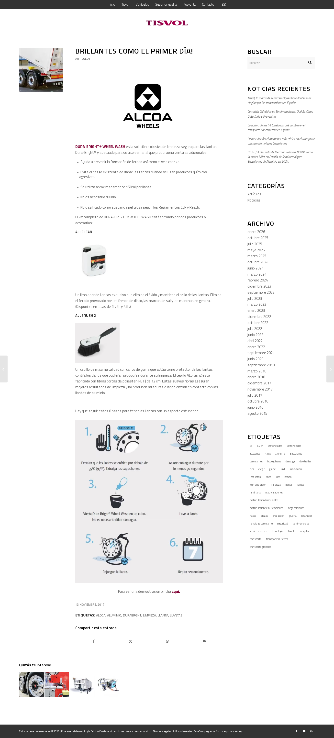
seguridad (282, 524)
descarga (290, 461)
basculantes (256, 461)
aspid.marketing (233, 731)
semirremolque (301, 524)
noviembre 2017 (260, 389)
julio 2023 (254, 298)
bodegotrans (274, 461)
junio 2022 (255, 334)
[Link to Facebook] (296, 731)
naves (253, 516)
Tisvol (291, 531)
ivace (268, 477)
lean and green (258, 485)
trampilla (304, 531)
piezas (264, 516)
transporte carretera (277, 539)
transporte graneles (260, 547)
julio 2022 (254, 328)
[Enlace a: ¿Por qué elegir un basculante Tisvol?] (82, 684)
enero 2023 (256, 310)
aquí (175, 591)
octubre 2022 (257, 322)
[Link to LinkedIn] (311, 731)
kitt (278, 477)
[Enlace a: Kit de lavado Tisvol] (107, 684)
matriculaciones (274, 492)
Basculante (296, 454)
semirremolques (258, 531)
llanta (163, 615)
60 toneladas (275, 446)
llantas (176, 615)
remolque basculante (261, 524)
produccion (278, 516)
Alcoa (100, 615)
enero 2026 (256, 232)
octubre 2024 (257, 262)
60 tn (260, 446)
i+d (283, 469)
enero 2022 (256, 347)
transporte (255, 539)
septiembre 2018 (261, 365)
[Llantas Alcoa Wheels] (4, 369)
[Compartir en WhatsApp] (167, 641)
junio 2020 (255, 359)
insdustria (255, 477)
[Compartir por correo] (204, 641)
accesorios (255, 454)
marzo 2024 (256, 274)
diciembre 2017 (259, 383)
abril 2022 (255, 341)
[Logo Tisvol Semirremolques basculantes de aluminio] (167, 23)
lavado (287, 477)
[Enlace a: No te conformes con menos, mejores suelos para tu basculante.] (57, 684)
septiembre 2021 (261, 353)
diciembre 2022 (259, 316)
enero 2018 (256, 377)
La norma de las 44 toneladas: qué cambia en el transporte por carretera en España (276, 127)
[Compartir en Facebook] (94, 641)
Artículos (82, 58)
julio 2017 (254, 395)
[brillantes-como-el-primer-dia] (41, 70)
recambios (306, 516)
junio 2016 (255, 407)
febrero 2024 (257, 280)
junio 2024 (255, 268)
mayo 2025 (256, 250)
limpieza (149, 615)
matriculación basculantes (264, 500)
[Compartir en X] (130, 641)
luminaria (255, 492)
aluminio (114, 615)
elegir (261, 469)
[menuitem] (111, 4)
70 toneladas (294, 446)
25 (251, 446)
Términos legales (162, 731)
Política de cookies (182, 731)
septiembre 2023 (261, 292)
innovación (295, 469)
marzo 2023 (256, 304)
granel (272, 469)
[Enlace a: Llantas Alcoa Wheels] (31, 684)
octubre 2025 (257, 238)
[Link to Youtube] (304, 731)
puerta (293, 516)
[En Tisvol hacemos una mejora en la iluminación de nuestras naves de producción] (330, 369)
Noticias (253, 200)
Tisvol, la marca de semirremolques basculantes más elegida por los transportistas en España (279, 100)
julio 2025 (254, 244)
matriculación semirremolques (266, 508)
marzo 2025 (256, 256)
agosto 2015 (257, 413)
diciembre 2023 (259, 286)
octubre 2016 (257, 401)
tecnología (277, 531)
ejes (252, 469)
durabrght (132, 615)
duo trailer (305, 461)
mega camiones (296, 508)
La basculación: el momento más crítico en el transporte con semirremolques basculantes (281, 141)
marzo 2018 (256, 371)
